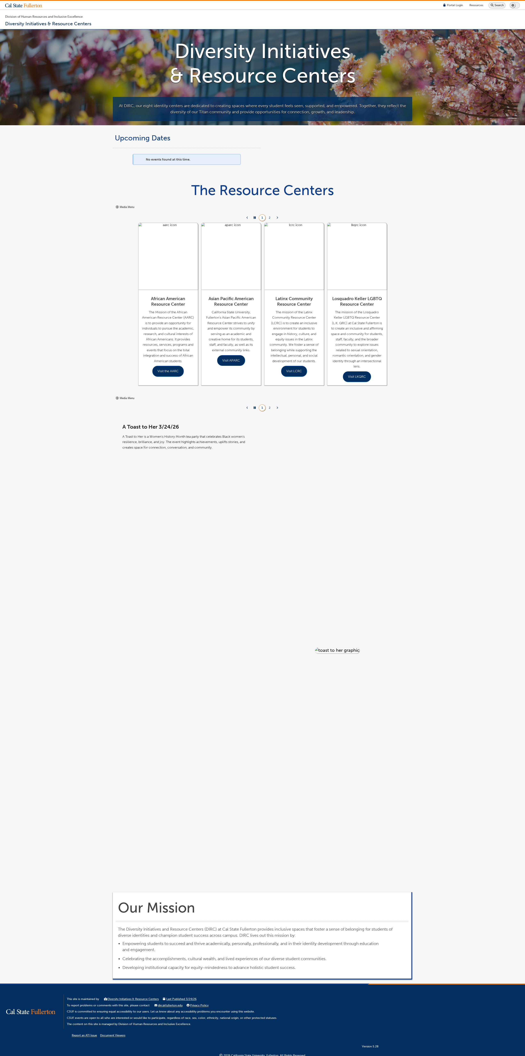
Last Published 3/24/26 (181, 999)
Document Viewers (112, 1035)
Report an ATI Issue (84, 1035)
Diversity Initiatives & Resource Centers (133, 999)
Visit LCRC (294, 371)
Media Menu (126, 207)
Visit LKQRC (357, 377)
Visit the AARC (168, 371)
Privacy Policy (199, 1005)
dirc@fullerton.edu (170, 1005)
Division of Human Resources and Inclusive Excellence (44, 16)
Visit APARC (231, 360)
